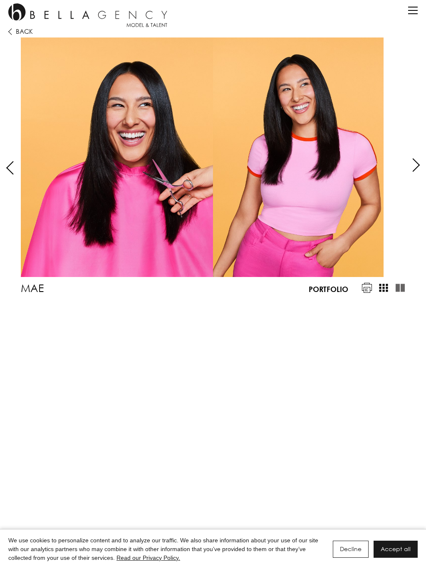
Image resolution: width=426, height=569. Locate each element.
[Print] (367, 288)
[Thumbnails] (384, 288)
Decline (351, 549)
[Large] (400, 288)
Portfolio (328, 289)
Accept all (396, 549)
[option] (213, 157)
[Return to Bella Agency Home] (87, 15)
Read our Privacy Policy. (148, 557)
